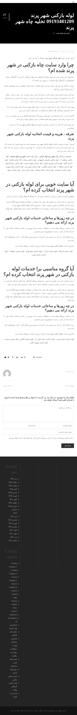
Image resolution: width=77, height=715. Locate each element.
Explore (14, 591)
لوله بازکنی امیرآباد (65, 251)
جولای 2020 (13, 482)
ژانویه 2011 (13, 540)
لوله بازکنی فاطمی (49, 167)
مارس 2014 (12, 506)
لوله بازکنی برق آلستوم (14, 163)
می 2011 (13, 537)
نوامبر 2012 (13, 527)
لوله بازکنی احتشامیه (62, 170)
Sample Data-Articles (14, 607)
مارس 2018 (12, 492)
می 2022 (13, 479)
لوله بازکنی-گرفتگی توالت (63, 33)
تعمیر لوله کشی (24, 156)
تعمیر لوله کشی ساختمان (13, 662)
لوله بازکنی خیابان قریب (65, 339)
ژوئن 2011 (13, 533)
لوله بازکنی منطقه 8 (16, 251)
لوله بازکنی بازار (27, 170)
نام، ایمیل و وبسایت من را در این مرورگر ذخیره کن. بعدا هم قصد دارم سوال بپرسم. (40, 438)
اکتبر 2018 (13, 489)
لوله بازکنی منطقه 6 (64, 167)
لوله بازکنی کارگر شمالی (44, 170)
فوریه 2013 (13, 523)
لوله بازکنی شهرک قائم (39, 343)
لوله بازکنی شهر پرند (26, 125)
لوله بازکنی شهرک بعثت (33, 163)
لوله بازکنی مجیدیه (11, 339)
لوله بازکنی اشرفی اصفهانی (48, 160)
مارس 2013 (12, 520)
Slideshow (13, 615)
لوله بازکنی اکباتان (26, 339)
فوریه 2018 (13, 496)
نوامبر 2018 (13, 486)
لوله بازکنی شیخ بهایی (33, 251)
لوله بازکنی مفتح (14, 170)
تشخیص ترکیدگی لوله (55, 156)
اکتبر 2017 (13, 499)
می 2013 (13, 516)
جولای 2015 (13, 503)
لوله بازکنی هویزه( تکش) (53, 163)
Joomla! (14, 601)
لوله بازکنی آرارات (50, 251)
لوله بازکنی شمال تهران (14, 167)
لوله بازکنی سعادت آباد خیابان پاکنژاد (22, 160)
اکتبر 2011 (13, 530)
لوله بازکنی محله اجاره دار (44, 339)
